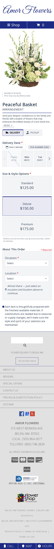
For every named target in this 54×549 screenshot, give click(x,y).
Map (28, 546)
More (7, 125)
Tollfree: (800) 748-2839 (27, 444)
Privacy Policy (13, 531)
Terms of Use (27, 536)
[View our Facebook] (21, 415)
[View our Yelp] (32, 415)
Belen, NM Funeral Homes (20, 510)
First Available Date (39, 147)
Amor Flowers (27, 11)
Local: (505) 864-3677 (27, 439)
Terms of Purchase (36, 531)
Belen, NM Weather (13, 521)
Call (10, 546)
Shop (15, 24)
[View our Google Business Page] (27, 415)
